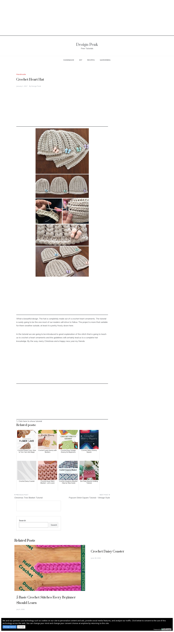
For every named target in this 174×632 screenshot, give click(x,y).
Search (22, 520)
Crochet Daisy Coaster (107, 551)
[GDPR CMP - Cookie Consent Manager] (166, 629)
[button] (10, 627)
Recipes (91, 60)
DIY (80, 60)
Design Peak (87, 44)
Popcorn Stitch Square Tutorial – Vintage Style (89, 497)
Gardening (105, 60)
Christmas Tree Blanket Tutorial (28, 497)
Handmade (68, 60)
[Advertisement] (87, 18)
